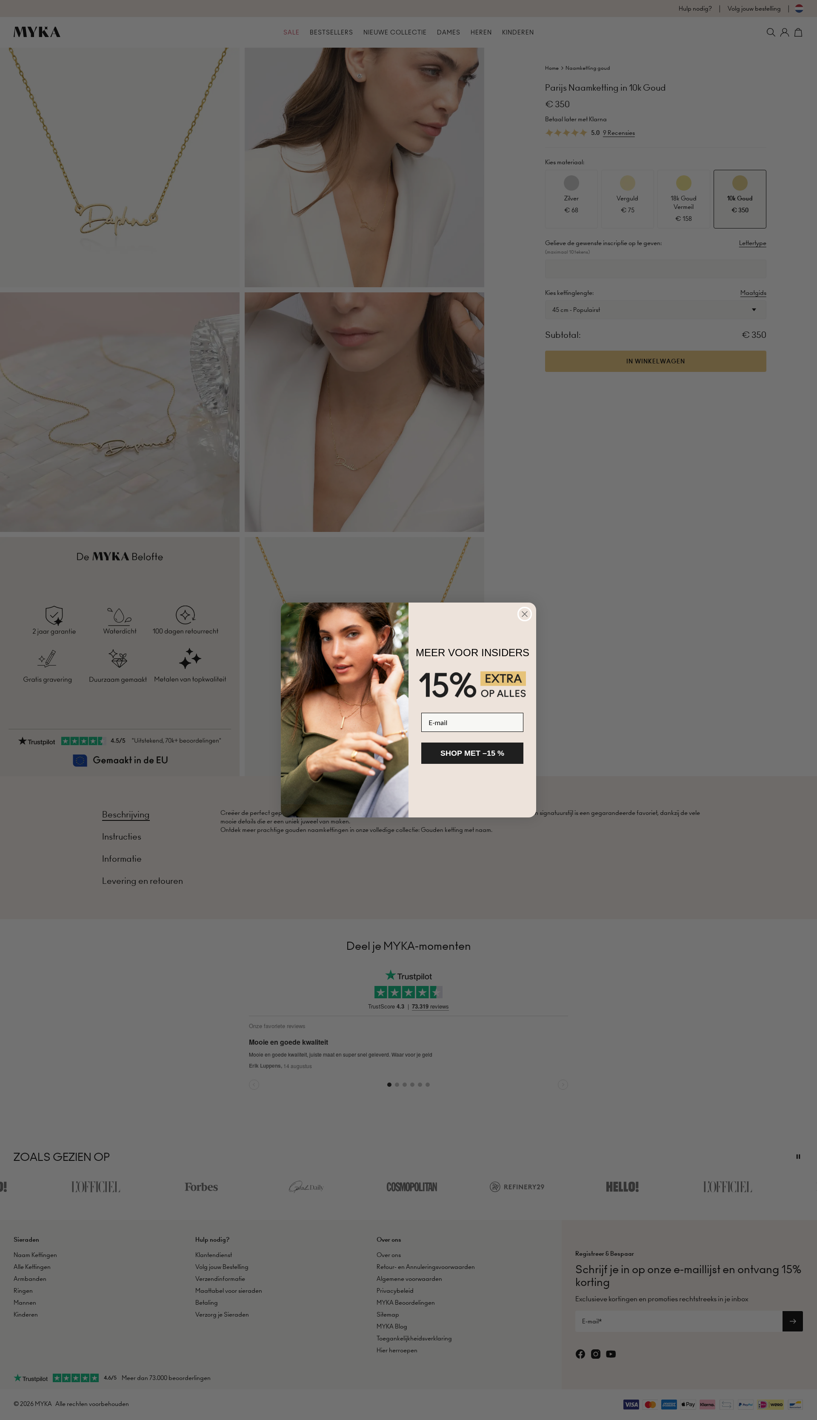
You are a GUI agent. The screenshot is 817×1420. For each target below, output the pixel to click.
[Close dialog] (524, 614)
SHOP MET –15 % (472, 753)
